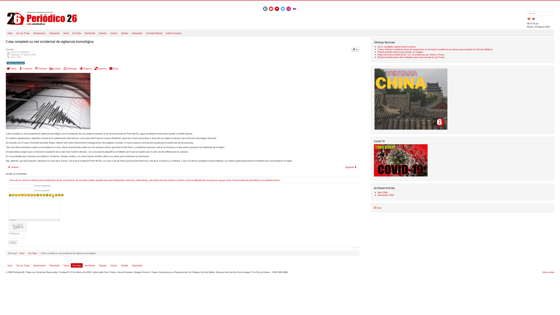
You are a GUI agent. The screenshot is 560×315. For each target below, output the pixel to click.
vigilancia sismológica (15, 63)
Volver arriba (548, 272)
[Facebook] (265, 9)
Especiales (137, 33)
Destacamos (39, 33)
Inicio (10, 33)
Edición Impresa (174, 33)
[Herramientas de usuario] (355, 49)
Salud (66, 33)
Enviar (13, 242)
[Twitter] (283, 9)
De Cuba (76, 33)
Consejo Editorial (154, 33)
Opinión (124, 33)
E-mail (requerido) (41, 191)
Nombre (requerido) (42, 186)
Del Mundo (90, 33)
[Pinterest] (277, 9)
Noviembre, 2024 (386, 194)
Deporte (102, 33)
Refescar (14, 233)
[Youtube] (271, 9)
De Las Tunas (23, 33)
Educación (54, 33)
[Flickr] (294, 9)
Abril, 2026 (383, 192)
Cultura (113, 33)
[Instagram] (288, 9)
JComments (355, 247)
